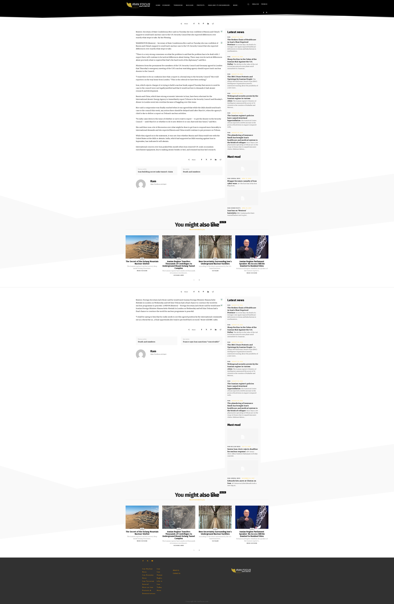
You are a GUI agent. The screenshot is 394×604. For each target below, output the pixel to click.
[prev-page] (194, 280)
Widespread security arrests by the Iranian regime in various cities (242, 98)
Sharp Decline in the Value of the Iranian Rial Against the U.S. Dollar (242, 61)
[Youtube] (152, 561)
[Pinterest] (203, 24)
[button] (248, 4)
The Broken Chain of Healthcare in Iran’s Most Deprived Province (241, 42)
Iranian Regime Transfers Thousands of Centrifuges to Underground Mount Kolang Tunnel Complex (178, 264)
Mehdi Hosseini (142, 270)
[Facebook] (263, 12)
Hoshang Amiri (179, 275)
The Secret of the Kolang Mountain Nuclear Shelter (142, 262)
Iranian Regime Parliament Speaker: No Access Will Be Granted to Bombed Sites (252, 263)
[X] (266, 12)
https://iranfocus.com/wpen (158, 184)
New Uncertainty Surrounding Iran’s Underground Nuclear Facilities (215, 262)
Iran (228, 37)
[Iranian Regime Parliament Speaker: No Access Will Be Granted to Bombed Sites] (251, 247)
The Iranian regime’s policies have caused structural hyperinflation (240, 118)
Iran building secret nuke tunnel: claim (155, 172)
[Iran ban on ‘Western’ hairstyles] (242, 197)
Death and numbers (191, 172)
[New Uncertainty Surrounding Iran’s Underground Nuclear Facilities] (215, 247)
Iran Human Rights (234, 208)
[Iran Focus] (138, 5)
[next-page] (199, 280)
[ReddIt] (213, 24)
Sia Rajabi (215, 270)
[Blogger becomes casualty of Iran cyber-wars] (242, 168)
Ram (153, 181)
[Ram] (142, 184)
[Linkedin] (208, 24)
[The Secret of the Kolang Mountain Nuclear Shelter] (142, 247)
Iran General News (233, 178)
